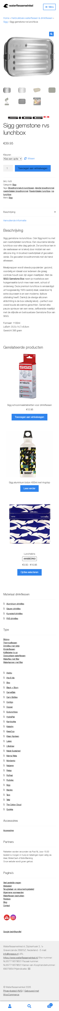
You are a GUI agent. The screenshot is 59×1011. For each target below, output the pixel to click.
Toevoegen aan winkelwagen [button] (29, 417)
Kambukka (11, 721)
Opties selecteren (29, 572)
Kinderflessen (9, 649)
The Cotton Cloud (13, 804)
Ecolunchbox (12, 712)
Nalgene (10, 765)
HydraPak (10, 717)
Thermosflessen (10, 642)
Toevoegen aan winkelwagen (32, 168)
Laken (9, 741)
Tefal (8, 799)
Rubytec (10, 780)
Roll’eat (9, 775)
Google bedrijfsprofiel (12, 931)
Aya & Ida (10, 677)
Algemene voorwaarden (13, 892)
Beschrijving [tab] (9, 212)
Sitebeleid (7, 886)
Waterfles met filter (11, 659)
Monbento (10, 760)
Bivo (8, 682)
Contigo (9, 702)
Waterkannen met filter (13, 662)
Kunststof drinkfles (14, 613)
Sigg (5, 21)
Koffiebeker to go (10, 652)
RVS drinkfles (12, 618)
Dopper (9, 707)
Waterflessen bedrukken (13, 896)
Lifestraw (10, 746)
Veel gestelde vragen (12, 882)
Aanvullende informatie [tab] (14, 220)
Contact (6, 905)
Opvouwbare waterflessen (14, 655)
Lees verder (29, 488)
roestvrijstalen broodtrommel (15, 191)
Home (6, 18)
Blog (5, 902)
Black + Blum (12, 687)
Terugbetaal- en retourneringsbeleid (18, 889)
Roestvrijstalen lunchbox (39, 191)
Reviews (6, 899)
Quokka (9, 809)
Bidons (6, 639)
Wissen (31, 158)
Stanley (9, 790)
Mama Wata (11, 756)
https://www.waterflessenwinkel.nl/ (20, 957)
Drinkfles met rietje (11, 646)
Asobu (9, 673)
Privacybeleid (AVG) (13, 991)
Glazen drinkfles (13, 608)
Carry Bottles (11, 697)
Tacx (8, 795)
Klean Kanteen (12, 736)
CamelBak (10, 692)
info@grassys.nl (10, 953)
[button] (51, 34)
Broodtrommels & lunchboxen (21, 188)
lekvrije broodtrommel (44, 188)
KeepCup (10, 731)
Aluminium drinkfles (15, 604)
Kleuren (7, 154)
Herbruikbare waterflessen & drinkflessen (32, 18)
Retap (9, 770)
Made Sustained (13, 751)
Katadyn (9, 726)
